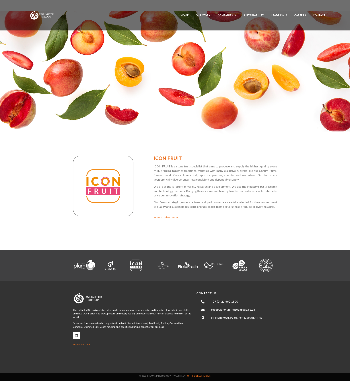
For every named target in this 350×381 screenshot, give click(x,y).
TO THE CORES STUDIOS (198, 376)
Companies (225, 15)
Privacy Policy (81, 344)
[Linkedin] (76, 335)
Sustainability (254, 15)
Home (184, 15)
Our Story (203, 15)
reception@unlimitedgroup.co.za (233, 309)
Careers (300, 15)
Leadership (279, 15)
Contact (319, 15)
